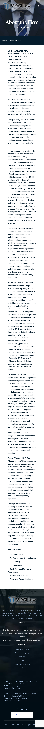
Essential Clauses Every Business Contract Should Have (22, 630)
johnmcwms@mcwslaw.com (18, 686)
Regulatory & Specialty (22, 664)
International (22, 657)
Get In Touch (21, 715)
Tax (22, 668)
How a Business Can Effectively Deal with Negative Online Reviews (22, 635)
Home (4, 40)
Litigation (22, 660)
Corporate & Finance (22, 649)
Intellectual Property (22, 653)
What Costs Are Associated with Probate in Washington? (22, 640)
